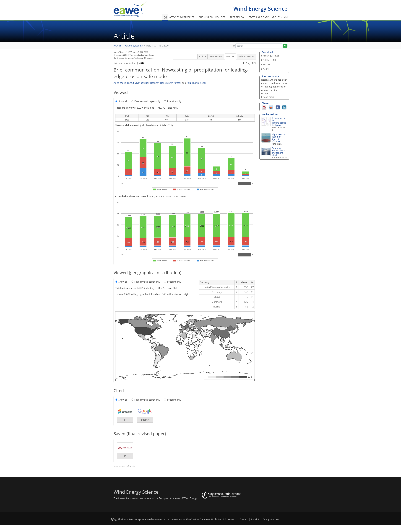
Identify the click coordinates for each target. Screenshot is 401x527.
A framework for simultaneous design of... (279, 122)
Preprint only (174, 101)
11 (125, 419)
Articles (117, 45)
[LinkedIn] (284, 107)
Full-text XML (269, 60)
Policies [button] (220, 17)
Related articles (246, 56)
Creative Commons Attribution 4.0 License (212, 519)
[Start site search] (285, 46)
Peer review (216, 56)
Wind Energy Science (260, 8)
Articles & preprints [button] (182, 17)
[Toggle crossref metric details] (125, 411)
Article (202, 56)
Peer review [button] (237, 17)
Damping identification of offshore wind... (278, 152)
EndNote (267, 69)
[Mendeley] (264, 107)
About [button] (275, 17)
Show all (123, 101)
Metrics (230, 56)
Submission (206, 17)
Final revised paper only (147, 101)
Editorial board (259, 17)
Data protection (271, 519)
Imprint (255, 519)
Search (145, 419)
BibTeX (266, 64)
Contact (244, 519)
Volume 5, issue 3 (134, 45)
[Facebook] (278, 107)
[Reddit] (271, 107)
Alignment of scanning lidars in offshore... (278, 138)
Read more (268, 96)
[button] (234, 45)
